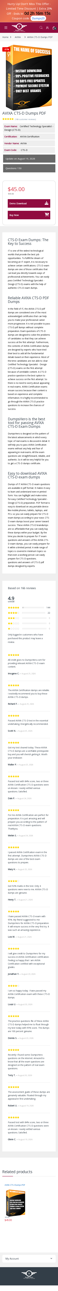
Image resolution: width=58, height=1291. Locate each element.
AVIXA (18, 37)
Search (41, 27)
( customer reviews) (25, 119)
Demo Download (17, 203)
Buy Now (14, 215)
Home (5, 37)
